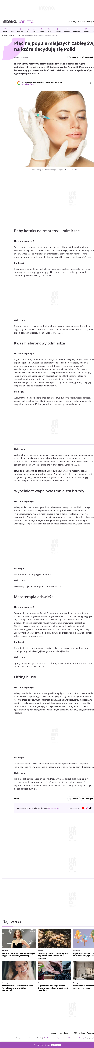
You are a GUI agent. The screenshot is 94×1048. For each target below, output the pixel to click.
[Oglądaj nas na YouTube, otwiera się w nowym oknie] (83, 808)
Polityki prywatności (62, 1038)
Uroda (18, 35)
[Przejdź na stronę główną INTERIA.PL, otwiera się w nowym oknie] (10, 21)
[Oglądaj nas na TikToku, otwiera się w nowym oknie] (90, 808)
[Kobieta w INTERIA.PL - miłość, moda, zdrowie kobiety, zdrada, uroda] (26, 21)
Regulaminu (48, 1038)
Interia (4, 35)
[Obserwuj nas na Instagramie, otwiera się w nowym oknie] (87, 808)
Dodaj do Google (41, 84)
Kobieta (11, 35)
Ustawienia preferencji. (76, 1038)
